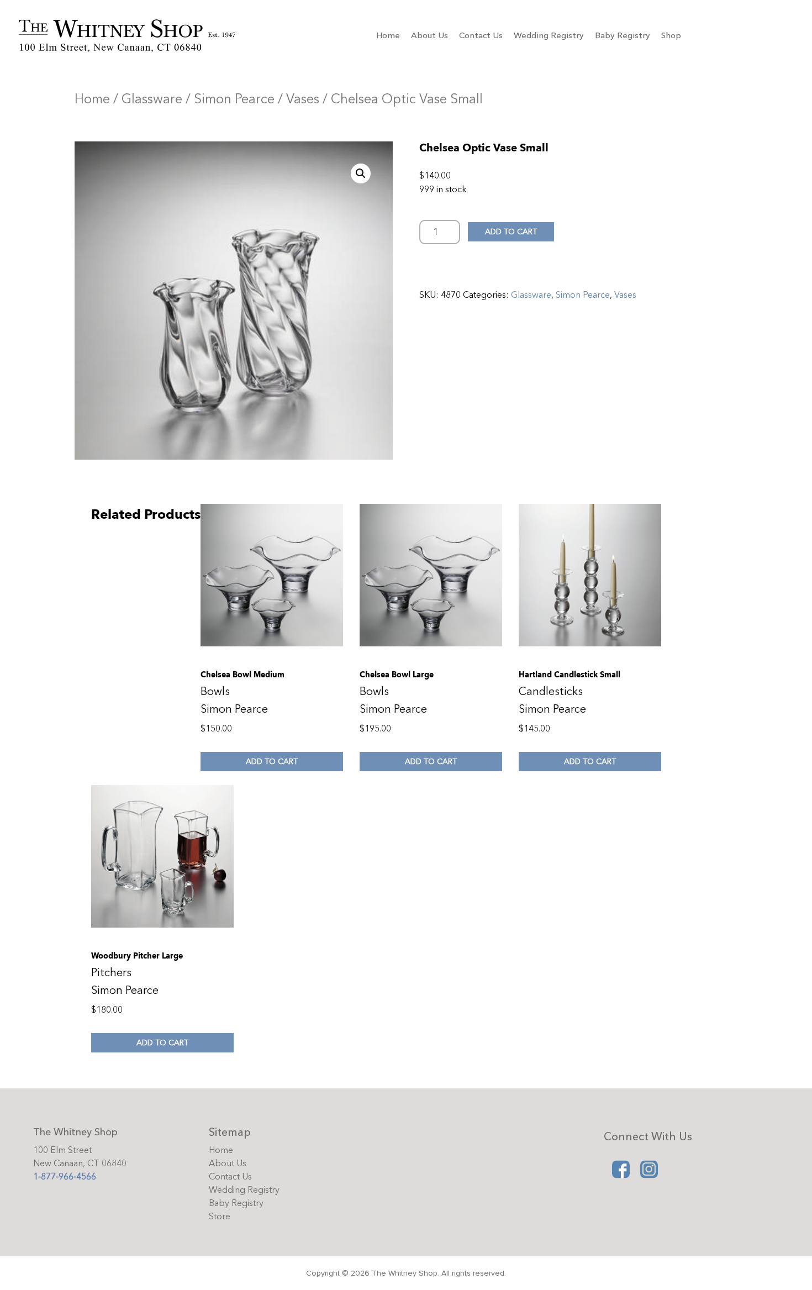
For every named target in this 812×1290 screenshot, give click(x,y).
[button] (361, 173)
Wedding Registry (549, 35)
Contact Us (481, 35)
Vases (302, 99)
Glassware (152, 99)
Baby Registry (622, 35)
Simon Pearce (234, 99)
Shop (671, 35)
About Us (429, 35)
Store (219, 1216)
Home (388, 35)
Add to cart (511, 232)
